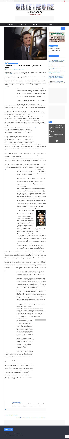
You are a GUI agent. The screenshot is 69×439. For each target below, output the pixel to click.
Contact (58, 24)
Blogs (30, 24)
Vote (57, 141)
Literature (35, 24)
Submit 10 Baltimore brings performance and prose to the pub (31, 417)
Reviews (17, 24)
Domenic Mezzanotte (19, 69)
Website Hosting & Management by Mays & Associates (13, 434)
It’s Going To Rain (20, 0)
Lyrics (45, 24)
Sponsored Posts (51, 24)
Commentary (11, 24)
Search (63, 28)
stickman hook (51, 66)
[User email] (5, 409)
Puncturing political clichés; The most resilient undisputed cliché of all (57, 83)
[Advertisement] (34, 18)
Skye (49, 71)
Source (50, 51)
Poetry (40, 24)
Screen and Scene (14, 63)
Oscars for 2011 (9, 73)
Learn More (8, 429)
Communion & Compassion (11, 415)
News (6, 24)
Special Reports (23, 24)
